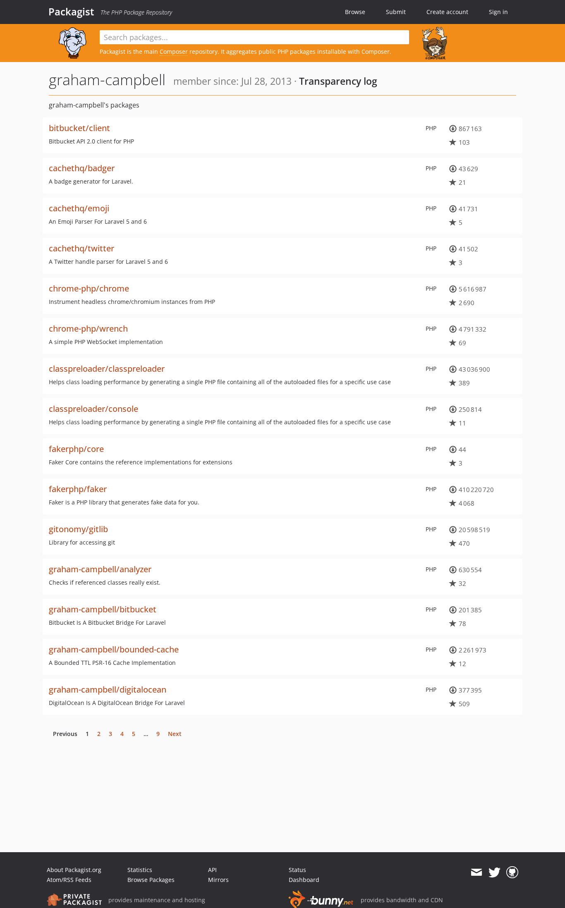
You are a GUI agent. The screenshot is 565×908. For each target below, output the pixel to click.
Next (175, 734)
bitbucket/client (79, 128)
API (212, 870)
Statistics (139, 870)
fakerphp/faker (78, 489)
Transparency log (338, 81)
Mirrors (218, 880)
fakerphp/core (76, 448)
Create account (447, 12)
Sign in (498, 12)
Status (297, 870)
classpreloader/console (93, 408)
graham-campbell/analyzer (100, 569)
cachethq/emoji (79, 208)
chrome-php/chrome (89, 288)
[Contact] (476, 872)
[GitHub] (512, 872)
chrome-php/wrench (88, 328)
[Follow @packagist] (494, 872)
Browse (355, 12)
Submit (396, 12)
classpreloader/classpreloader (107, 368)
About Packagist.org (74, 870)
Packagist (71, 11)
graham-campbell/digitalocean (107, 689)
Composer (174, 51)
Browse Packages (151, 880)
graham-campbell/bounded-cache (114, 649)
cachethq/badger (82, 168)
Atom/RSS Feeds (69, 880)
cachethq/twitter (81, 248)
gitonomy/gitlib (78, 529)
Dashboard (304, 880)
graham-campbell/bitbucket (102, 609)
